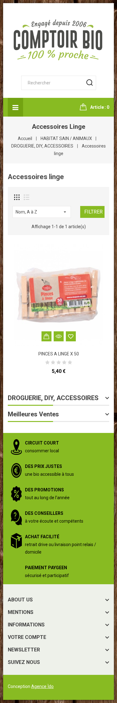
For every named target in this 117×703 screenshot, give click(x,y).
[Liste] (26, 197)
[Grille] (16, 197)
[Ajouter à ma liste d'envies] (71, 336)
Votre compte (27, 637)
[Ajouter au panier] (46, 336)
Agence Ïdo (42, 686)
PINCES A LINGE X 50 (58, 353)
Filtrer (93, 212)
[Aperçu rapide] (59, 336)
